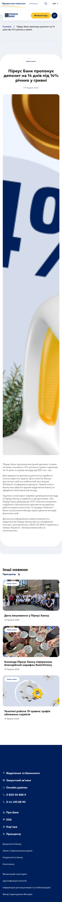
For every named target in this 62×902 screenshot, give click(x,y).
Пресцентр (9, 574)
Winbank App (40, 15)
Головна (7, 26)
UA (54, 3)
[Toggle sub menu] (54, 15)
